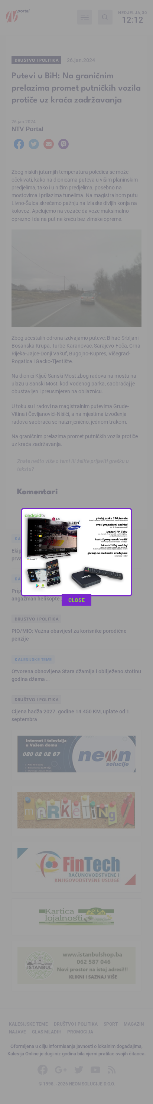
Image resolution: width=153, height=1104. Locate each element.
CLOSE (76, 599)
